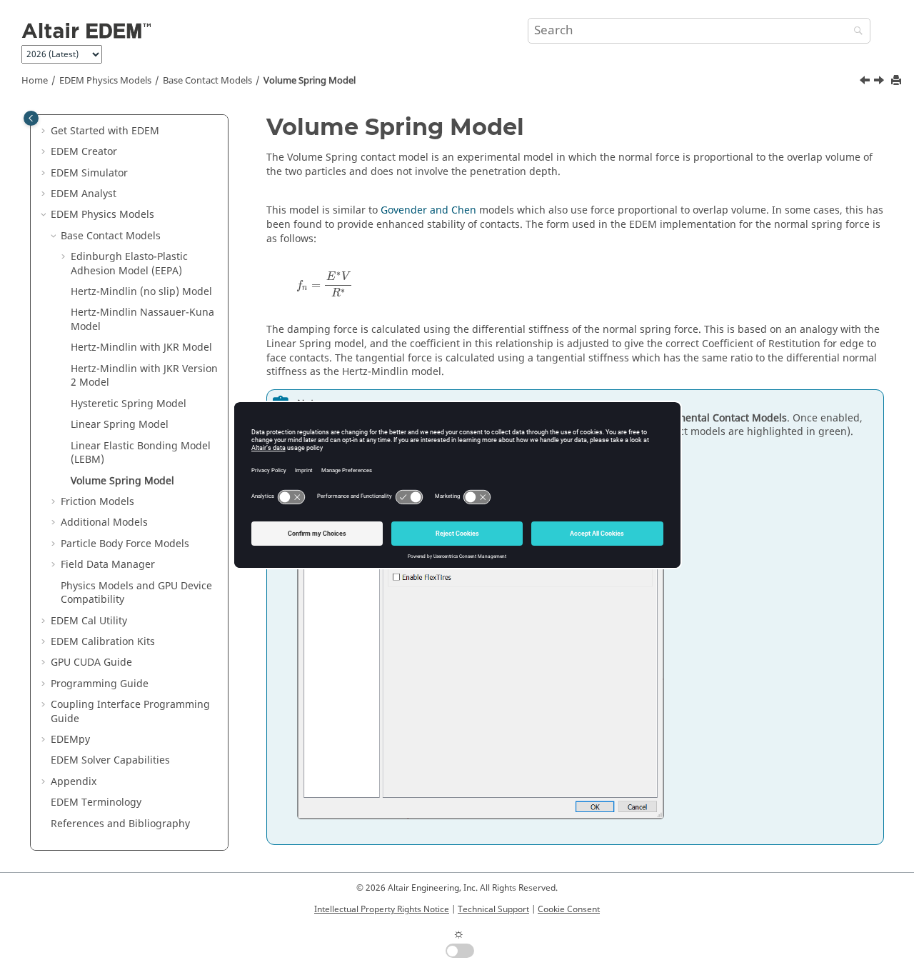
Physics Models (105, 80)
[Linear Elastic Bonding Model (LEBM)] (866, 82)
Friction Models (97, 501)
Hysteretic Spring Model (128, 403)
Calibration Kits (103, 641)
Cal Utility (89, 621)
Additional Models (104, 522)
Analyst (83, 193)
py (70, 739)
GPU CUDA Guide (91, 662)
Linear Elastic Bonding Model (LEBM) (141, 453)
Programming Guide (100, 683)
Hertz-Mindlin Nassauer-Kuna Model (142, 319)
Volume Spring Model (309, 80)
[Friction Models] (880, 82)
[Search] (855, 32)
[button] (45, 131)
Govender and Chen (428, 210)
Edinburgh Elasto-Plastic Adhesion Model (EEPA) (129, 264)
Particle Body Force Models (125, 543)
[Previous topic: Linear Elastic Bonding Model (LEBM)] (866, 82)
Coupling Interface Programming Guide (130, 711)
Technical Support (493, 909)
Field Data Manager (108, 564)
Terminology (96, 802)
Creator (84, 151)
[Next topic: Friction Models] (880, 82)
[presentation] (324, 284)
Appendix (73, 781)
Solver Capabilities (110, 760)
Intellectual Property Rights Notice (381, 909)
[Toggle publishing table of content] (31, 118)
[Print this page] (897, 81)
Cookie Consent (569, 909)
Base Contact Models (207, 80)
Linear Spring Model (120, 424)
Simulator (89, 173)
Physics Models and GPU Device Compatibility (136, 593)
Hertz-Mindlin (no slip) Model (141, 291)
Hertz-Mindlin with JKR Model (141, 347)
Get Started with (105, 131)
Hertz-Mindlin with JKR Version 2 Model (144, 376)
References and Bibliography (120, 823)
